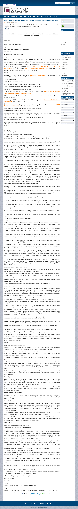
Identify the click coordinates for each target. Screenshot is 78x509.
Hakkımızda (64, 61)
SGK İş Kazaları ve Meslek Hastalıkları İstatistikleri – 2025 (68, 81)
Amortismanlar (65, 55)
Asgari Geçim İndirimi (66, 57)
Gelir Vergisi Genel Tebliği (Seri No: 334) (67, 87)
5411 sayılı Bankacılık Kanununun (38, 75)
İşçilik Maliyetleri (65, 70)
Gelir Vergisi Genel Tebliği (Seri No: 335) (67, 84)
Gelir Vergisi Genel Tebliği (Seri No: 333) (67, 90)
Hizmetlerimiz (64, 64)
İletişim (63, 66)
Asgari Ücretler (65, 59)
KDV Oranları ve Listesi (66, 72)
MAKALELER (40, 16)
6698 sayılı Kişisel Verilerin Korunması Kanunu (36, 68)
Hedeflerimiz (64, 62)
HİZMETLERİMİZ (22, 16)
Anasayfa (6, 16)
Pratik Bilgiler (64, 73)
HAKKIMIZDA (14, 16)
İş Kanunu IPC (65, 68)
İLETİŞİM (55, 16)
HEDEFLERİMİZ (31, 16)
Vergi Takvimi (64, 75)
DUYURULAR (48, 16)
